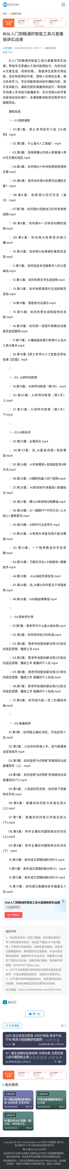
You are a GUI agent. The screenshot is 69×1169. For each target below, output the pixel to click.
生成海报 (13, 1025)
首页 (5, 13)
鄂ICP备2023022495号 (35, 1149)
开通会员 (15, 915)
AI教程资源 (50, 48)
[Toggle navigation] (63, 4)
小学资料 (7, 48)
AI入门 (12, 1002)
